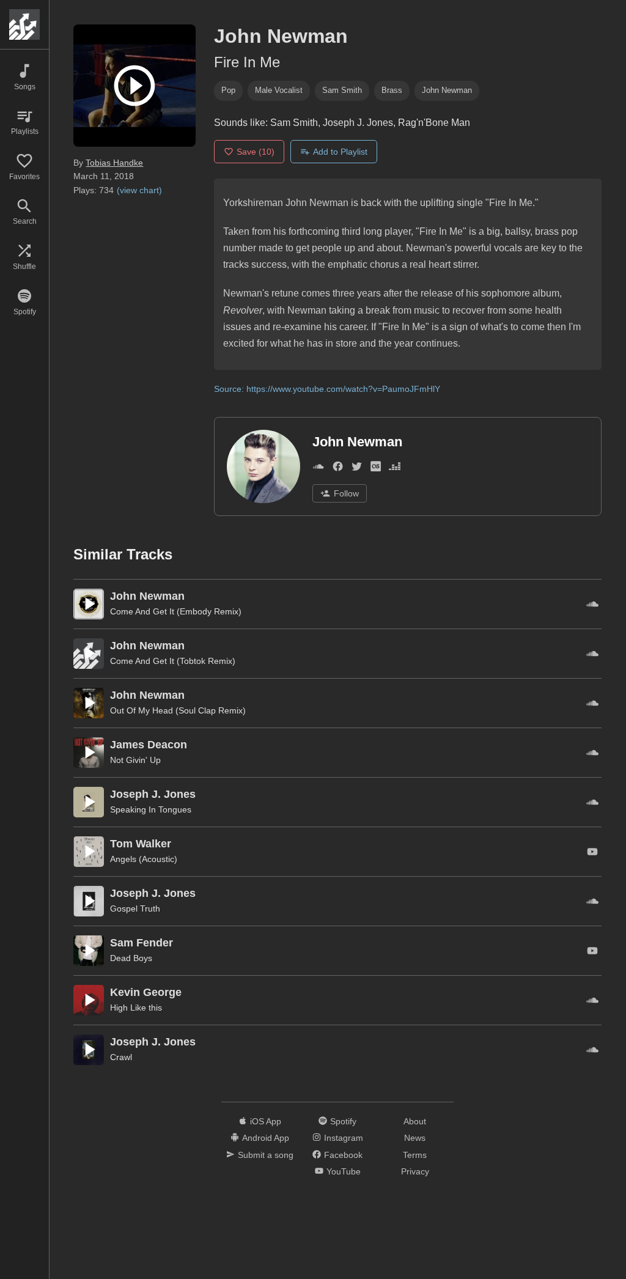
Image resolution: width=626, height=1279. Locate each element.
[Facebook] (338, 468)
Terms (415, 1155)
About (414, 1121)
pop (228, 90)
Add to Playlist (340, 152)
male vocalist (279, 90)
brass (391, 90)
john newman (447, 90)
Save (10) (255, 152)
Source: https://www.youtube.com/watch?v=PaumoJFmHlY (327, 389)
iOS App (265, 1121)
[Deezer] (394, 468)
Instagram (343, 1138)
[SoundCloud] (318, 468)
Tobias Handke (114, 163)
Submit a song (265, 1155)
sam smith (342, 90)
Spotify (343, 1121)
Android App (265, 1138)
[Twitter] (357, 468)
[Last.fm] (375, 468)
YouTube (343, 1171)
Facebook (343, 1155)
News (414, 1138)
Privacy (415, 1171)
